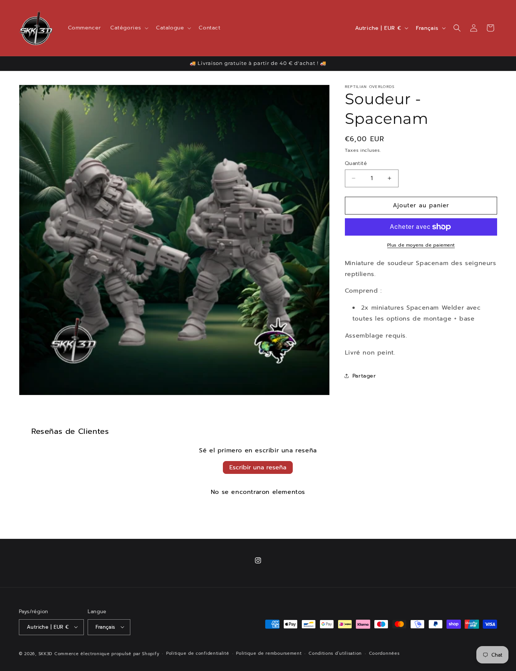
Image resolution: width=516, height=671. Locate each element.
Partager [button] (364, 376)
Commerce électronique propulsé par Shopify (106, 653)
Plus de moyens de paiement (421, 245)
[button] (128, 28)
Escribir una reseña (257, 467)
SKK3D (46, 653)
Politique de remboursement (268, 653)
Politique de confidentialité (197, 653)
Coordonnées (384, 653)
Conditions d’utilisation (335, 653)
